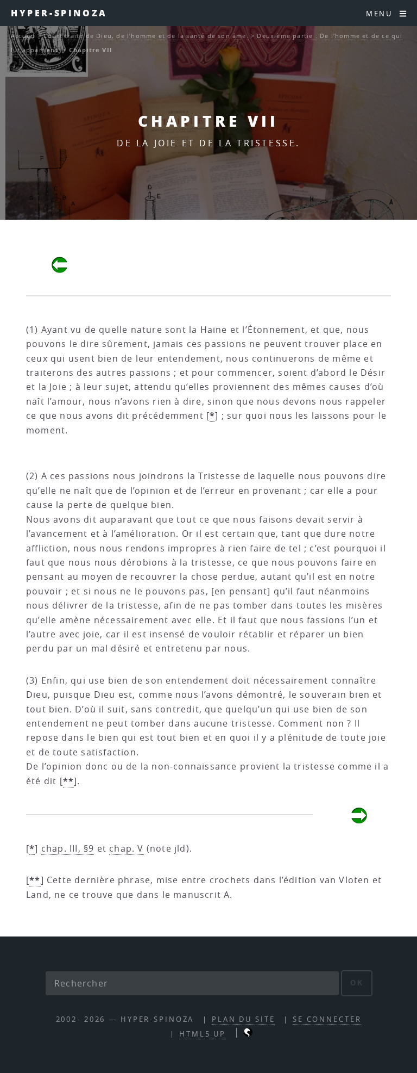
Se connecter (327, 1019)
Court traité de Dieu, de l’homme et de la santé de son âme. (146, 36)
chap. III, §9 (67, 848)
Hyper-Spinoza (59, 13)
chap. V (126, 848)
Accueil (23, 36)
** (68, 781)
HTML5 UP (202, 1034)
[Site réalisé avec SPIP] (248, 1034)
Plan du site (243, 1019)
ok (357, 983)
